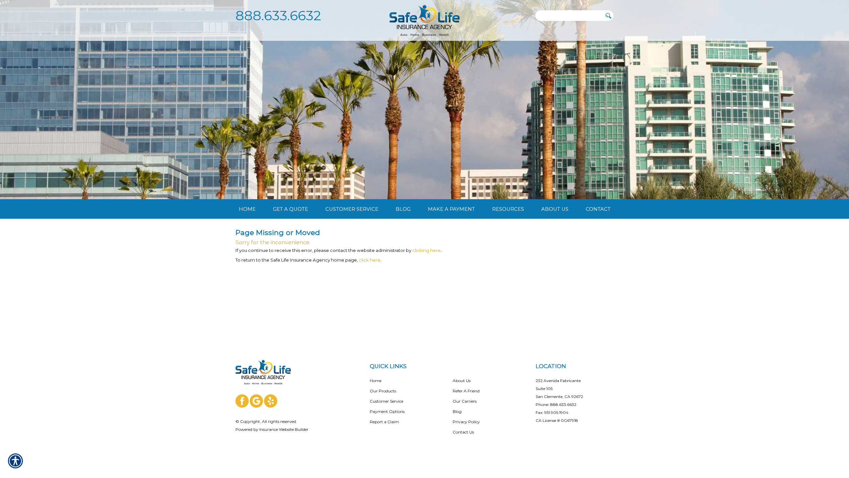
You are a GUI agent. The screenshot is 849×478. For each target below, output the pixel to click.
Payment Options (387, 411)
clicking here (426, 250)
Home (375, 380)
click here (369, 260)
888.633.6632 (278, 15)
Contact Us (463, 432)
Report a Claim (384, 421)
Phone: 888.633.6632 (556, 404)
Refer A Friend (466, 390)
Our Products (383, 390)
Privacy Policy (466, 421)
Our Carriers (465, 401)
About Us (462, 380)
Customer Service (386, 401)
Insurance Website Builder (283, 429)
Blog (457, 411)
